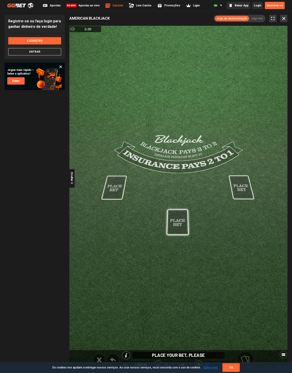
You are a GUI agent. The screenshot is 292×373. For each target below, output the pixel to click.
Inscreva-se (275, 5)
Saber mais (210, 367)
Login (257, 5)
